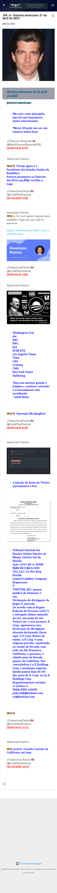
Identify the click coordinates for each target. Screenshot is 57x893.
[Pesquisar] (53, 5)
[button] (53, 16)
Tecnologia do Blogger (30, 863)
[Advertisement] (28, 828)
